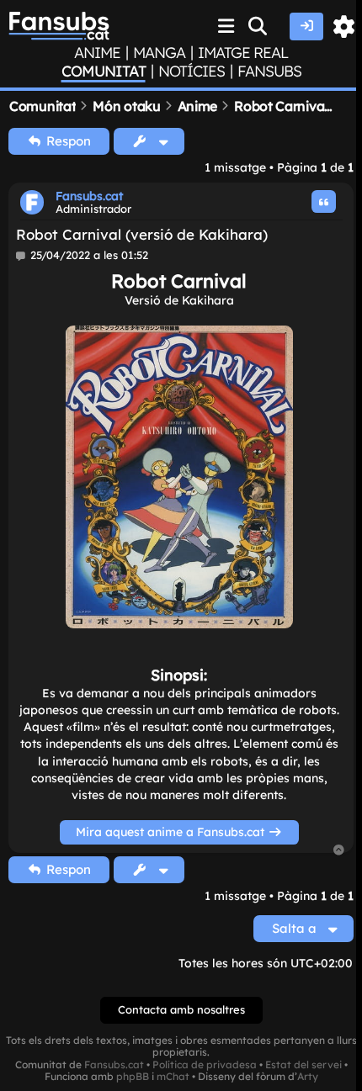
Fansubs (269, 71)
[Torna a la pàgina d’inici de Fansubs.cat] (58, 26)
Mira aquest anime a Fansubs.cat (172, 831)
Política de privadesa (204, 1065)
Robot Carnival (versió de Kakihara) (142, 234)
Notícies (191, 71)
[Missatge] (21, 255)
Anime (97, 53)
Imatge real (243, 53)
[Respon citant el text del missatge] (324, 201)
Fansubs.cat (89, 196)
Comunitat (103, 71)
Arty (307, 1077)
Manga (159, 53)
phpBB (132, 1077)
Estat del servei (303, 1065)
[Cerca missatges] (258, 26)
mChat (173, 1077)
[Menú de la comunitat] (226, 26)
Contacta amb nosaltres (181, 1009)
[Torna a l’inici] (339, 850)
